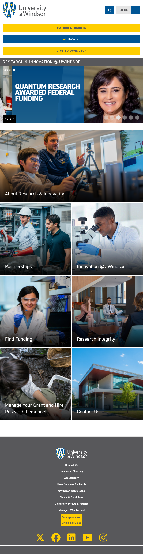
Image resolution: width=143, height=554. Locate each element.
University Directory (71, 471)
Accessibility (71, 478)
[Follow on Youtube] (87, 540)
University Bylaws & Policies (71, 504)
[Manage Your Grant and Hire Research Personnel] (35, 384)
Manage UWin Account (71, 510)
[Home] (24, 10)
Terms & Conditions (71, 497)
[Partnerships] (35, 238)
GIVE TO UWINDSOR (72, 51)
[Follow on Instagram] (103, 540)
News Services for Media (71, 484)
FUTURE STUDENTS (71, 28)
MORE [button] (8, 118)
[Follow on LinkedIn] (71, 540)
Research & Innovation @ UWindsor (42, 62)
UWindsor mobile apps (71, 491)
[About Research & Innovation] (71, 165)
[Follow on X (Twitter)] (40, 540)
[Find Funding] (35, 311)
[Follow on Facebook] (56, 540)
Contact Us (71, 465)
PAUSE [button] (8, 70)
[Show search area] (109, 10)
